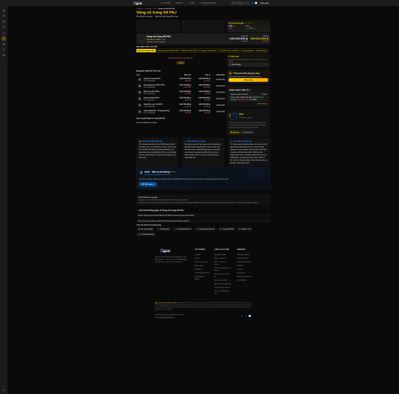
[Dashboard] (3, 21)
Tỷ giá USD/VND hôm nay (222, 292)
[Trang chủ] (3, 10)
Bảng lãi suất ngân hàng (222, 284)
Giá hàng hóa (164, 229)
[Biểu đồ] (3, 32)
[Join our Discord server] (242, 316)
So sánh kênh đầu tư (184, 229)
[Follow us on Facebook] (246, 316)
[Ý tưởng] (3, 49)
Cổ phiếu (198, 254)
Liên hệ (239, 269)
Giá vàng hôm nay (201, 262)
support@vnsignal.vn (167, 317)
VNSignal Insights (243, 254)
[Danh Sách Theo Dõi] (3, 27)
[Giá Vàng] (3, 38)
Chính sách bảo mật (244, 276)
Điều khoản (241, 273)
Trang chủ (139, 8)
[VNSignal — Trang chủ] (137, 3)
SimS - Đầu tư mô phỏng (220, 263)
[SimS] (3, 44)
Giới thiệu (240, 265)
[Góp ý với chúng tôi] (3, 390)
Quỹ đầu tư (198, 269)
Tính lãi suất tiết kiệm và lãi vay (222, 269)
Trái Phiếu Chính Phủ (202, 273)
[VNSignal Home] (165, 251)
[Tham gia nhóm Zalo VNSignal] (256, 3)
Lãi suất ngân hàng (147, 234)
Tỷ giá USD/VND (228, 229)
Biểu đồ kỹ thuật (220, 254)
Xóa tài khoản (241, 280)
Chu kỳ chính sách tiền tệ (222, 275)
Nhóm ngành (199, 265)
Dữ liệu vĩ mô (246, 229)
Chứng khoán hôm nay (207, 229)
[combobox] (248, 64)
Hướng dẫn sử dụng (244, 262)
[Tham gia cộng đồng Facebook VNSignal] (252, 3)
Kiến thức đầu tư (243, 258)
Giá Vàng (148, 8)
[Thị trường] (3, 16)
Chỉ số (197, 258)
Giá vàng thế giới (147, 229)
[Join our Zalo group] (249, 316)
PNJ (154, 8)
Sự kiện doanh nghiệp (199, 277)
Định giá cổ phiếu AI (221, 280)
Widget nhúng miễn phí (222, 287)
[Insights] (3, 55)
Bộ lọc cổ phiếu (219, 258)
